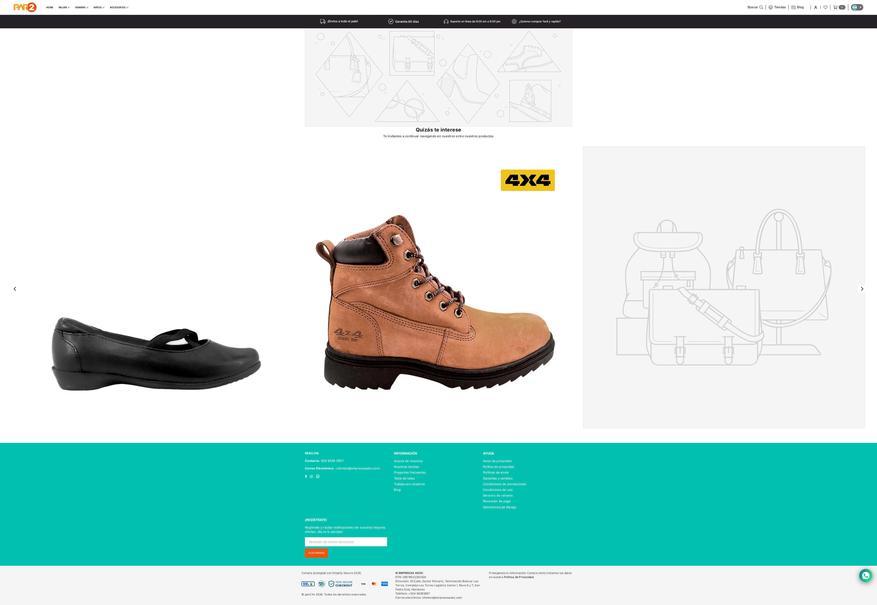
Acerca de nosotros (408, 461)
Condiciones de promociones (504, 484)
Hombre (80, 7)
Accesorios (118, 7)
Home (49, 7)
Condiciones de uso (498, 490)
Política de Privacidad (519, 577)
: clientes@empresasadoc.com (357, 468)
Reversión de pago (497, 501)
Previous (15, 289)
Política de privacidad (498, 466)
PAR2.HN (312, 453)
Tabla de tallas (404, 478)
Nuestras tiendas (406, 466)
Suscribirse (316, 553)
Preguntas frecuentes (410, 472)
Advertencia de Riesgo (499, 507)
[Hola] (815, 7)
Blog (397, 490)
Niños (98, 7)
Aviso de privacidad (497, 461)
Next (862, 289)
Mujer (63, 7)
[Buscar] (755, 7)
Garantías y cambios (497, 478)
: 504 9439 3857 (331, 461)
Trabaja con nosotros (409, 484)
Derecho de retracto (498, 495)
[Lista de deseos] (825, 7)
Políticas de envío (496, 472)
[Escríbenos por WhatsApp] (865, 575)
